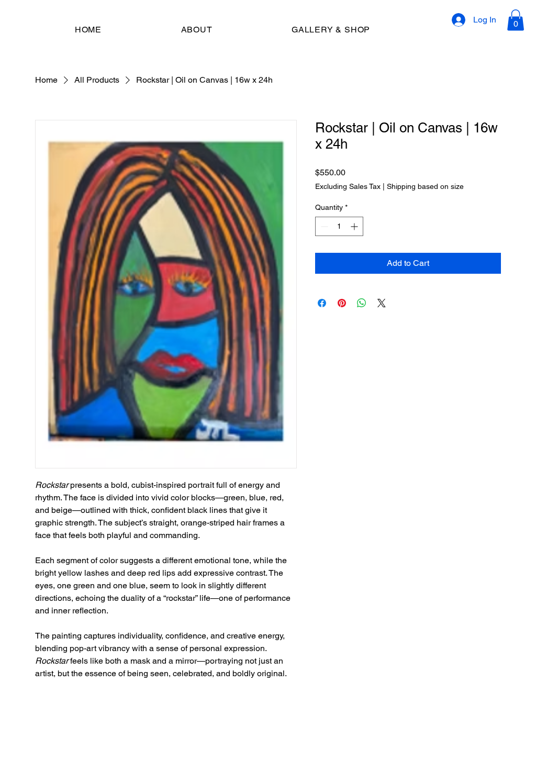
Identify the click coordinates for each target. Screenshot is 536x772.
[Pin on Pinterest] (342, 303)
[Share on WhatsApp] (361, 303)
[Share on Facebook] (322, 303)
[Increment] (355, 226)
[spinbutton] (339, 226)
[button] (515, 20)
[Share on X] (381, 303)
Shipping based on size (425, 186)
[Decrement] (323, 226)
